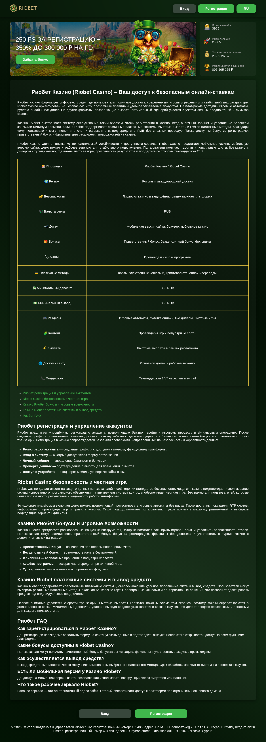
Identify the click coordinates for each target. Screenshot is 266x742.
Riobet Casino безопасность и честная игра (55, 399)
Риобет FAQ (32, 415)
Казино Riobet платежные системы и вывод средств (62, 410)
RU (246, 9)
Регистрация (216, 9)
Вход (184, 9)
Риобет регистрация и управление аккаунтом (57, 393)
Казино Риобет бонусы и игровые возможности (58, 404)
